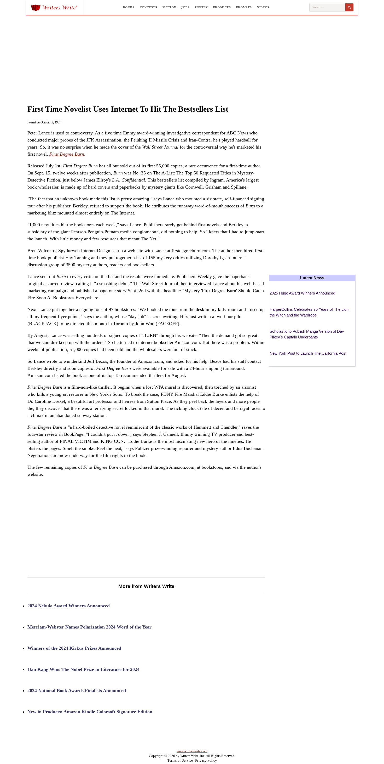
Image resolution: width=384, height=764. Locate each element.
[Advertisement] (192, 54)
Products (222, 7)
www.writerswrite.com (192, 751)
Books (129, 7)
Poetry (201, 7)
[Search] (349, 7)
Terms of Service (180, 760)
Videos (263, 7)
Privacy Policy (206, 760)
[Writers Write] (57, 7)
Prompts (244, 7)
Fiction (169, 7)
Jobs (185, 7)
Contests (148, 7)
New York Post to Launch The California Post (308, 353)
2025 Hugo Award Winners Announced (302, 293)
